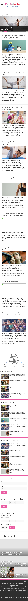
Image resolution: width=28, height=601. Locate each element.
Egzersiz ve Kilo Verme (10, 282)
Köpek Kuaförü (20, 595)
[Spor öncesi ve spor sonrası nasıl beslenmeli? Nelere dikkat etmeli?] (5, 458)
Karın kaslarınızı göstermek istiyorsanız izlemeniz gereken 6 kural (13, 179)
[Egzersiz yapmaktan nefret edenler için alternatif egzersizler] (5, 465)
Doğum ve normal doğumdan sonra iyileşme (7, 563)
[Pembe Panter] (14, 4)
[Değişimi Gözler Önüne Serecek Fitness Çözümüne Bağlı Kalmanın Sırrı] (5, 446)
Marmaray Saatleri (17, 599)
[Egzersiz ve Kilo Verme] (5, 452)
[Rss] (11, 594)
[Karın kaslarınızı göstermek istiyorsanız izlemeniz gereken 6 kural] (5, 471)
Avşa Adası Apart (4, 592)
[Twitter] (14, 594)
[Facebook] (13, 594)
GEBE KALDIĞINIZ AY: (6, 524)
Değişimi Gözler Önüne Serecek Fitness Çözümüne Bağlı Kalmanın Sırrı (13, 315)
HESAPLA (4, 492)
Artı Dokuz (10, 599)
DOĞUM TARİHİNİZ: (5, 517)
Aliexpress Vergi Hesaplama (22, 597)
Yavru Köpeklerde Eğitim (10, 597)
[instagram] (16, 594)
